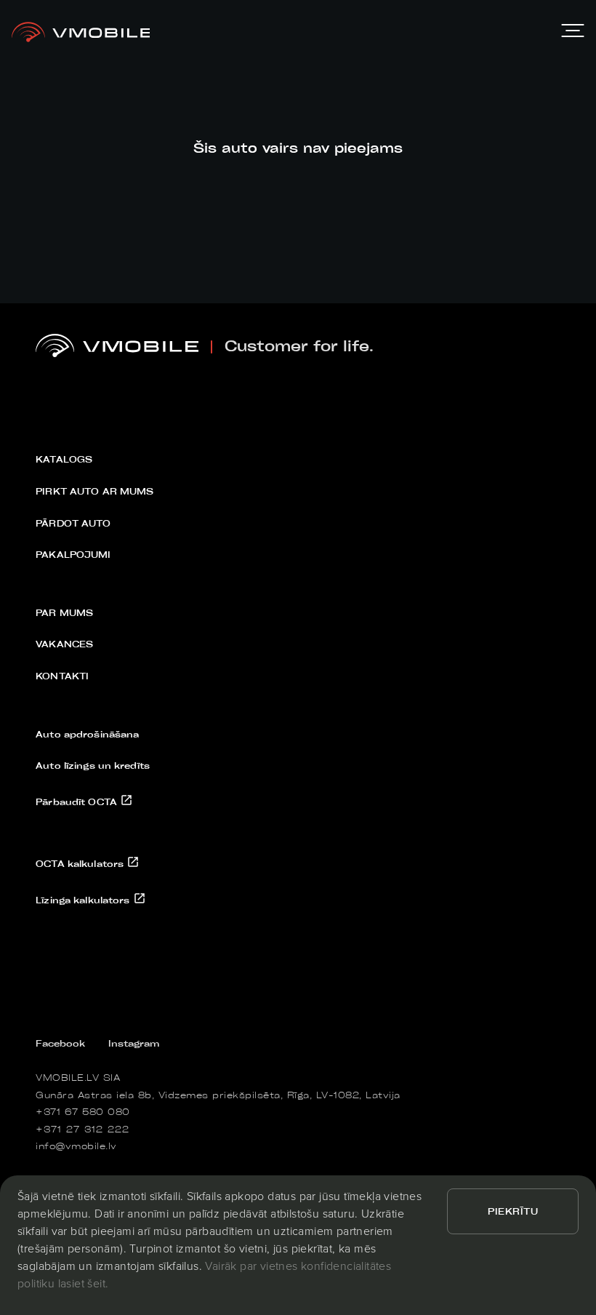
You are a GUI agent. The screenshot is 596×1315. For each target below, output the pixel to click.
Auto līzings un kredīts (93, 765)
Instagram (133, 1043)
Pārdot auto (73, 523)
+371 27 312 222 (82, 1129)
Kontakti (62, 676)
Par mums (64, 612)
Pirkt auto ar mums (94, 491)
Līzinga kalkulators (84, 900)
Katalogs (64, 459)
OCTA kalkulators (81, 863)
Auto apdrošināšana (87, 734)
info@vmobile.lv (76, 1145)
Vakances (64, 643)
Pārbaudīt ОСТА (78, 801)
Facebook (60, 1043)
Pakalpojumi (73, 554)
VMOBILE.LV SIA (78, 1077)
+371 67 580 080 (83, 1111)
